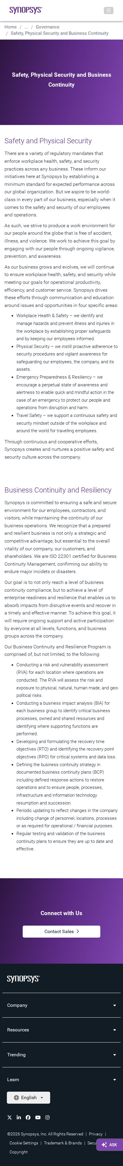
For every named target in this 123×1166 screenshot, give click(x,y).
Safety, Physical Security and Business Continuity (59, 33)
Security (94, 1143)
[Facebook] (28, 1117)
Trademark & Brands (63, 1143)
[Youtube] (38, 1117)
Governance (47, 27)
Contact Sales (59, 931)
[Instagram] (47, 1117)
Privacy (96, 1134)
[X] (9, 1117)
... (26, 27)
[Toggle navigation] (108, 10)
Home (10, 27)
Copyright (19, 1152)
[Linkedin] (19, 1117)
